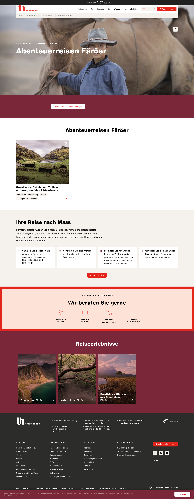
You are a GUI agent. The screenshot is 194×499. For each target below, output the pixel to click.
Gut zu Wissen (114, 9)
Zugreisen (54, 458)
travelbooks (89, 451)
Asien (18, 462)
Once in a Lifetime (58, 451)
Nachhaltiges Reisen (59, 448)
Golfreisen (54, 473)
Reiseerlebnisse (97, 9)
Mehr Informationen (12, 495)
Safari (52, 462)
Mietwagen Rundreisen (60, 476)
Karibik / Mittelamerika (26, 448)
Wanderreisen (56, 466)
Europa (19, 458)
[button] (148, 9)
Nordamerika (21, 451)
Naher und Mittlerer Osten (27, 473)
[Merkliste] (143, 9)
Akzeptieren (182, 494)
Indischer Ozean (23, 476)
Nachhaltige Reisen (125, 448)
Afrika (18, 455)
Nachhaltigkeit (130, 9)
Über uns (87, 448)
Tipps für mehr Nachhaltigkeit (130, 451)
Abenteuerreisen (47, 15)
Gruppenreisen (56, 455)
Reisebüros (88, 469)
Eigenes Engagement (126, 455)
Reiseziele (82, 9)
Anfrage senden (97, 275)
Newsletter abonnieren (165, 444)
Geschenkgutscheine (93, 458)
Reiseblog (88, 455)
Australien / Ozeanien (25, 469)
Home (21, 15)
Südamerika (21, 466)
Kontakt (87, 466)
